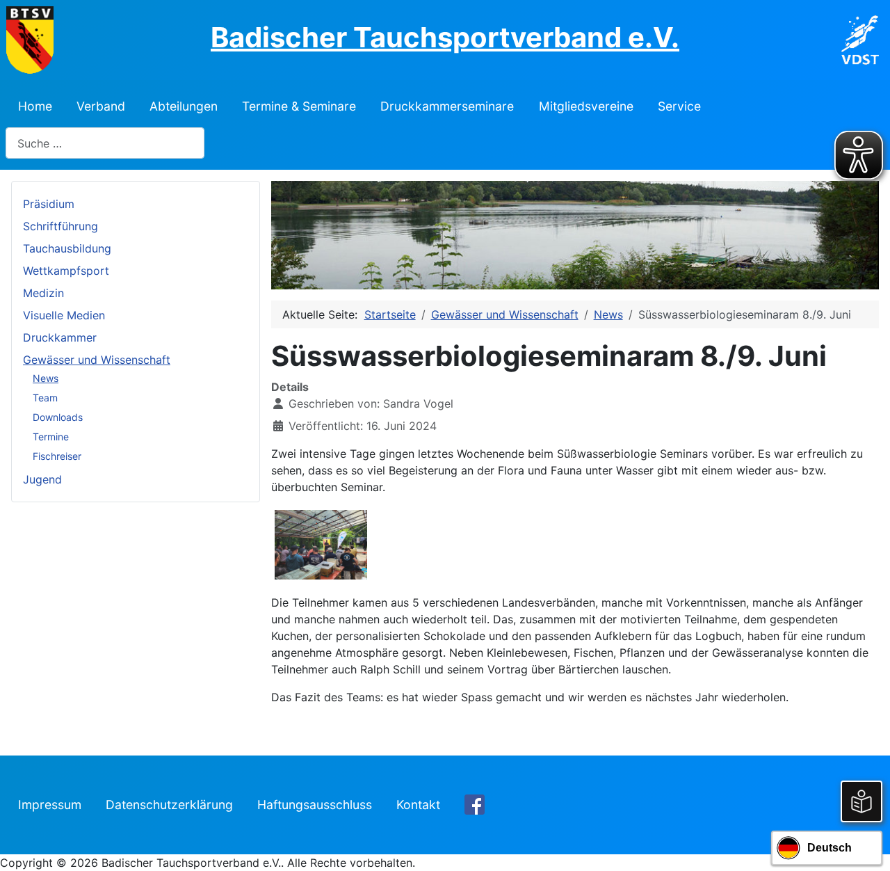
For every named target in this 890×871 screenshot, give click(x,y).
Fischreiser (57, 456)
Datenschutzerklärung (169, 804)
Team (45, 397)
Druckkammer (60, 337)
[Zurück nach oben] (865, 845)
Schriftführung (60, 226)
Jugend (42, 479)
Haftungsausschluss (314, 804)
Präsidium (48, 204)
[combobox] (105, 143)
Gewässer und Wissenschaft (96, 360)
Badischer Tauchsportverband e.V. (445, 37)
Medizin (43, 293)
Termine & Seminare (299, 106)
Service (679, 106)
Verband (100, 106)
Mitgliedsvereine (586, 106)
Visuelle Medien (64, 315)
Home (35, 106)
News (45, 378)
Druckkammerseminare (447, 106)
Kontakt (418, 804)
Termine (51, 436)
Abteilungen (183, 106)
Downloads (58, 417)
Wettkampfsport (66, 271)
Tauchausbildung (67, 248)
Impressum (49, 804)
